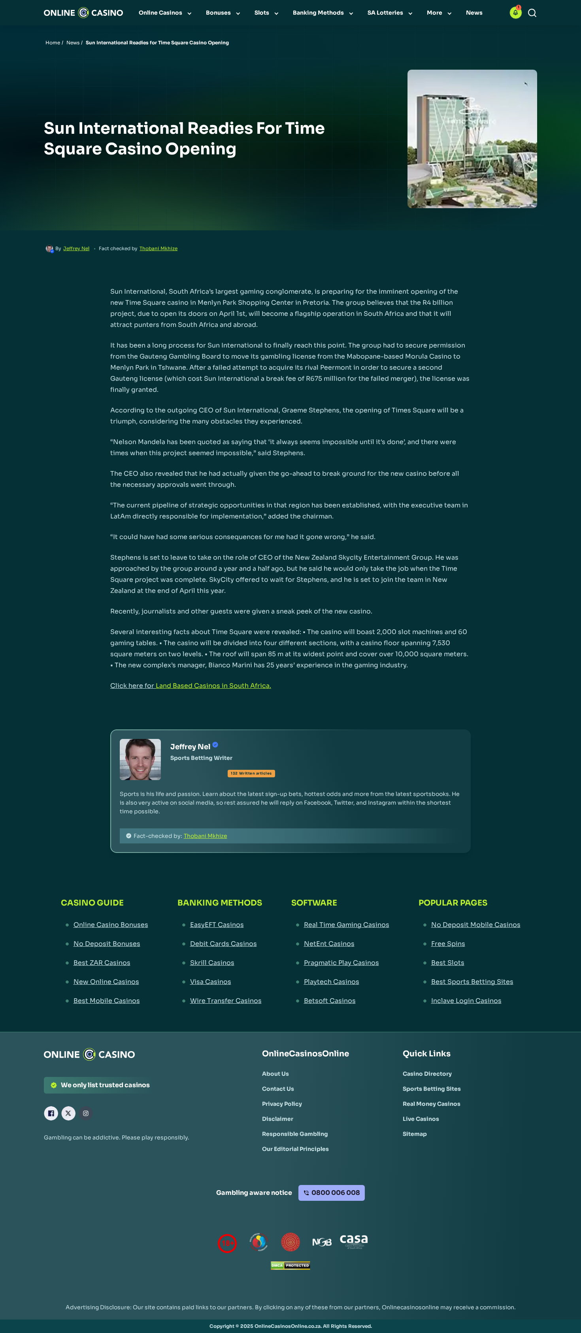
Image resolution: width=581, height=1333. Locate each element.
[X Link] (68, 1113)
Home (52, 43)
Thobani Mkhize (158, 248)
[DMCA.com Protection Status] (290, 1267)
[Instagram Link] (86, 1113)
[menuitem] (166, 12)
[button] (515, 12)
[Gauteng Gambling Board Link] (290, 1243)
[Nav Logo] (83, 12)
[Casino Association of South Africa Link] (354, 1243)
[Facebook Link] (51, 1113)
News (72, 43)
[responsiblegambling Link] (259, 1243)
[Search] (532, 13)
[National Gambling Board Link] (322, 1243)
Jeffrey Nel (76, 248)
